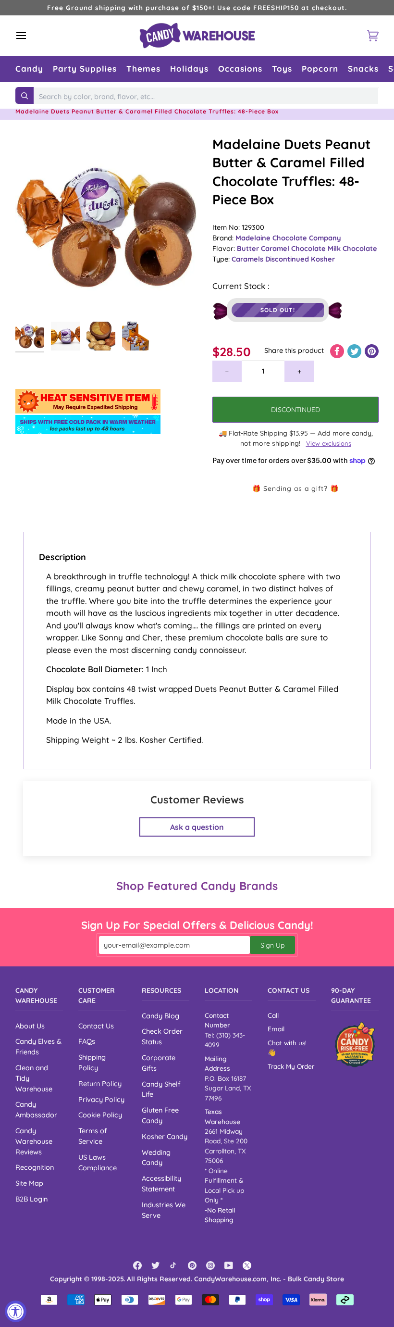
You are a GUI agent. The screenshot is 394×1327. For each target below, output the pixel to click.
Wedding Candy (156, 1157)
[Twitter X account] (247, 1265)
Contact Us (96, 1025)
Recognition (34, 1167)
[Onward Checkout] (355, 1044)
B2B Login (31, 1198)
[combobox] (206, 96)
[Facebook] (137, 1265)
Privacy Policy (101, 1099)
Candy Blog (160, 1015)
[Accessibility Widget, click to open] (15, 1311)
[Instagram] (210, 1265)
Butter (249, 248)
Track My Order (291, 1066)
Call (273, 1015)
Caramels (248, 258)
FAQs (86, 1041)
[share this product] (338, 350)
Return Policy (100, 1083)
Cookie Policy (100, 1114)
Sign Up (272, 945)
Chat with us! (287, 1043)
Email (276, 1029)
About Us (30, 1025)
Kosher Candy (164, 1136)
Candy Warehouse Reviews (33, 1141)
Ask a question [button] (197, 827)
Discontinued (288, 258)
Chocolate (309, 248)
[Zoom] (106, 226)
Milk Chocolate (352, 248)
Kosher (323, 258)
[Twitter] (155, 1265)
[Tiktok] (174, 1265)
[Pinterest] (192, 1265)
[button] (29, 69)
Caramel (276, 248)
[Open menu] (29, 35)
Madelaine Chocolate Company (288, 237)
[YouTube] (228, 1265)
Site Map (29, 1183)
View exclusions (328, 443)
